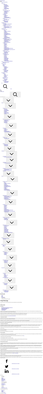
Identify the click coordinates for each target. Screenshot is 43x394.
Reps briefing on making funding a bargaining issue (7, 307)
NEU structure (5, 109)
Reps (4, 74)
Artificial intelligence (6, 47)
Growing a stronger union (7, 10)
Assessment (4, 25)
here (23, 335)
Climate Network (6, 82)
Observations (5, 44)
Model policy (5, 253)
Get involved (3, 72)
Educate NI (5, 71)
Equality (4, 50)
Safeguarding (5, 207)
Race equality (5, 218)
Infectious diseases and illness (7, 40)
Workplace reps (6, 120)
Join (0, 90)
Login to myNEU (2, 91)
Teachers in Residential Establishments (8, 232)
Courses (2, 61)
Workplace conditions (6, 41)
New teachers (5, 226)
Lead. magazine (6, 262)
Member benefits (6, 21)
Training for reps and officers (6, 62)
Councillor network (6, 81)
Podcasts (4, 65)
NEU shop (3, 380)
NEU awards (5, 76)
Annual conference (6, 5)
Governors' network (6, 291)
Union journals (4, 69)
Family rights (5, 32)
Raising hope (5, 16)
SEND (5, 45)
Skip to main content (2, 0)
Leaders (5, 55)
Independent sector (6, 229)
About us (3, 377)
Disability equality (6, 52)
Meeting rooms (3, 379)
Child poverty (5, 43)
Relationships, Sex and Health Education (8, 48)
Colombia (5, 14)
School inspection (6, 185)
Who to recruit (5, 79)
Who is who (5, 4)
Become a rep (5, 13)
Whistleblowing (6, 36)
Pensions (5, 30)
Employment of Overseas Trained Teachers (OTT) (9, 49)
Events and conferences (5, 77)
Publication (5, 66)
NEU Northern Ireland (6, 19)
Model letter (5, 254)
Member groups (4, 53)
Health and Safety (5, 38)
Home (2, 295)
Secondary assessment (6, 169)
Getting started (5, 78)
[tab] (22, 307)
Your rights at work (5, 29)
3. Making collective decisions (3, 349)
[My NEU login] (0, 89)
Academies (5, 188)
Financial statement (6, 112)
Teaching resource (6, 252)
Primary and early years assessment (8, 26)
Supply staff (5, 56)
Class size (5, 46)
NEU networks (4, 80)
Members (4, 20)
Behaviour (5, 205)
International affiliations (6, 17)
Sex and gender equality (6, 51)
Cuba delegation (6, 15)
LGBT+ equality (6, 219)
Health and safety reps (6, 11)
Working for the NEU (6, 8)
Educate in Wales (6, 261)
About (2, 102)
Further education (6, 59)
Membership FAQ (6, 144)
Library (4, 251)
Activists (4, 73)
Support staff (5, 57)
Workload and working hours (7, 31)
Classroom (4, 204)
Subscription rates (6, 145)
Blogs (3, 64)
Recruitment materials (4, 309)
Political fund (5, 111)
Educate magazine (6, 70)
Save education (4, 23)
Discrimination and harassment (7, 34)
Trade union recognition (6, 37)
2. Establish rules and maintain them (4, 323)
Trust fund (5, 7)
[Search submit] (15, 94)
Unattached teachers (6, 60)
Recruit (4, 282)
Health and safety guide (6, 39)
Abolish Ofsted (4, 24)
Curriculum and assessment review (8, 27)
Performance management (7, 33)
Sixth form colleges (6, 58)
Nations (4, 18)
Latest (2, 63)
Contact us (5, 9)
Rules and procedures (6, 6)
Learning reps (5, 12)
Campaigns (3, 22)
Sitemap (2, 391)
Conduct (5, 35)
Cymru (2, 378)
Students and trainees (6, 54)
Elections (5, 75)
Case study (5, 284)
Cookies (2, 390)
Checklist (5, 68)
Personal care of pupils (6, 210)
